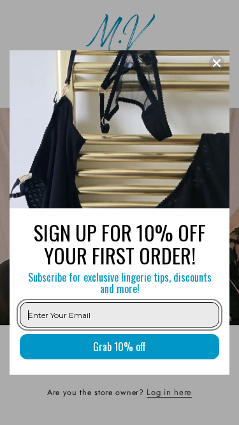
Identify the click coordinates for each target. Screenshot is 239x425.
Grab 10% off (119, 346)
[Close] (216, 63)
